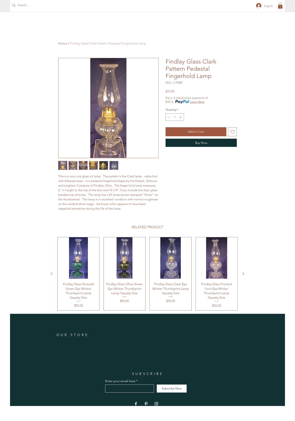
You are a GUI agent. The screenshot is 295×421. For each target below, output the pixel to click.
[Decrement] (168, 117)
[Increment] (180, 117)
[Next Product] (243, 273)
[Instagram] (156, 403)
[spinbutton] (174, 117)
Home (62, 43)
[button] (280, 6)
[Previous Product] (51, 273)
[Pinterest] (146, 403)
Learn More (197, 102)
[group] (147, 274)
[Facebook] (135, 403)
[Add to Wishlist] (232, 131)
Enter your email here (120, 381)
